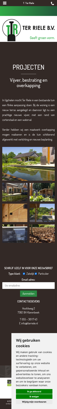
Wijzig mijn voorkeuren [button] (34, 401)
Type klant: (15, 273)
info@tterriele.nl (29, 323)
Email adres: (28, 279)
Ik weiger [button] (34, 396)
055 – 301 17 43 (29, 319)
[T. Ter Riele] (28, 29)
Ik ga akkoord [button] (34, 391)
